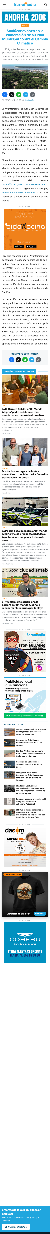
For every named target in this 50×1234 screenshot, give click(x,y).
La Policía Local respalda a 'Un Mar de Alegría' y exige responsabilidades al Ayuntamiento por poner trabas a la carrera (24, 535)
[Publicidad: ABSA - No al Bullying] (25, 671)
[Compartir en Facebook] (5, 94)
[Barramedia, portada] (25, 4)
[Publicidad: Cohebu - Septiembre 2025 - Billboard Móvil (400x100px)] (25, 22)
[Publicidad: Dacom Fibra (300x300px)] (25, 866)
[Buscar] (45, 4)
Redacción (29, 100)
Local (25, 25)
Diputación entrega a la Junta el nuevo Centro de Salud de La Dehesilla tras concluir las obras (25, 474)
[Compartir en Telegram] (25, 94)
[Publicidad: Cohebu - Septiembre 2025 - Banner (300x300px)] (25, 962)
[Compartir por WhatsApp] (18, 94)
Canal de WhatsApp (17, 1227)
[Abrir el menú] (4, 4)
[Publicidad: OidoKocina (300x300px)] (25, 249)
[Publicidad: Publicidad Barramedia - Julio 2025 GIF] (25, 717)
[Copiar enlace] (32, 94)
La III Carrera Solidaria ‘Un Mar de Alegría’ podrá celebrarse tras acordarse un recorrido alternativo (23, 412)
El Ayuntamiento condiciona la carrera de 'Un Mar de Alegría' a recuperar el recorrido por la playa (22, 604)
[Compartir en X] (11, 94)
